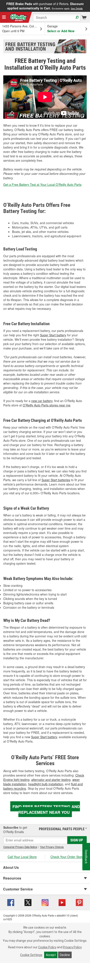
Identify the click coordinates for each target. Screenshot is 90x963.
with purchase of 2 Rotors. (45, 6)
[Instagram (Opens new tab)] (45, 902)
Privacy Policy (72, 947)
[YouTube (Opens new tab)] (62, 902)
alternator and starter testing (51, 779)
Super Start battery (53, 335)
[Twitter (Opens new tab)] (27, 902)
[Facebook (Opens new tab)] (10, 902)
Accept (51, 955)
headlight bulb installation (45, 784)
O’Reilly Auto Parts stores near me (46, 405)
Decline (65, 955)
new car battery (41, 401)
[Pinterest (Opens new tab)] (79, 902)
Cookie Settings (31, 955)
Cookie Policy (47, 947)
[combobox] (56, 17)
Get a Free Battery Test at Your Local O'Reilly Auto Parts (42, 184)
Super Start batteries (56, 480)
